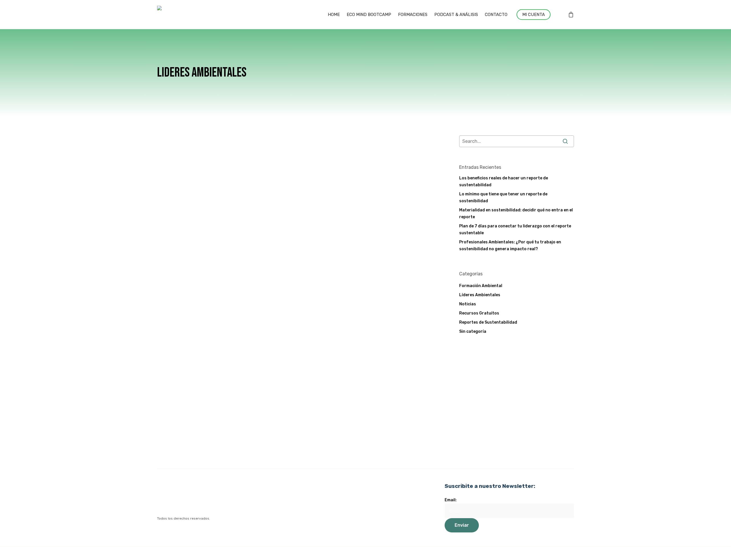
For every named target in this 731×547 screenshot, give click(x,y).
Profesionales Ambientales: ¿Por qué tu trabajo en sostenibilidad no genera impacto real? (510, 245)
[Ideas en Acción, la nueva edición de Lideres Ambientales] (204, 204)
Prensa (276, 287)
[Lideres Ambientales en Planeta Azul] (204, 418)
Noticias (321, 180)
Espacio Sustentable (305, 226)
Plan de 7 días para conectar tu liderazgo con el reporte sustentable (515, 229)
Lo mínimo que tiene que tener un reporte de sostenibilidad (503, 197)
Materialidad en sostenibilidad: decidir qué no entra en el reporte (516, 213)
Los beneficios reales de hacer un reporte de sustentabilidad (503, 181)
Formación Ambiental (480, 285)
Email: (451, 500)
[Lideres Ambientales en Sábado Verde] (204, 311)
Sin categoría (472, 331)
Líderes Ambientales (289, 180)
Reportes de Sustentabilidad (488, 322)
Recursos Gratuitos (479, 313)
